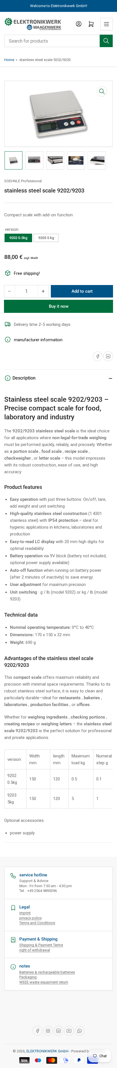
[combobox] (58, 41)
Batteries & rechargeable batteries (47, 972)
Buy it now (58, 306)
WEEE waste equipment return (43, 982)
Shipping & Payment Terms (41, 945)
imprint (25, 913)
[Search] (106, 41)
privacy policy (30, 918)
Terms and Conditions (37, 923)
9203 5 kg (46, 238)
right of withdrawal (34, 950)
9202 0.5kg (18, 238)
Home (9, 60)
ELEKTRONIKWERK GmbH (47, 1051)
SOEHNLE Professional (23, 181)
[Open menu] (106, 24)
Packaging (28, 977)
